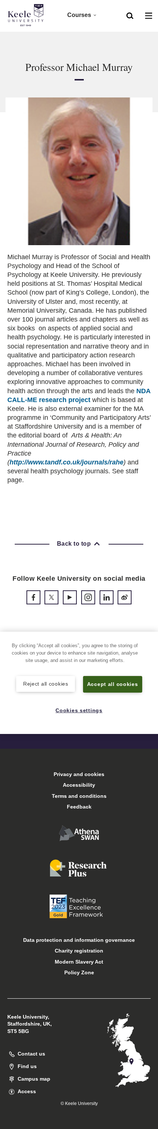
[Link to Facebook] (33, 597)
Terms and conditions (79, 796)
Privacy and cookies (79, 774)
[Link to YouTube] (70, 597)
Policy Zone (79, 972)
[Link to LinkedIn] (107, 597)
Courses (79, 15)
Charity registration (79, 951)
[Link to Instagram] (88, 597)
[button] (130, 15)
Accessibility (79, 785)
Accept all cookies (112, 684)
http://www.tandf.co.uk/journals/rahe (66, 462)
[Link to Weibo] (125, 597)
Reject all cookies (45, 684)
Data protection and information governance (79, 940)
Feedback (79, 807)
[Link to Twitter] (51, 597)
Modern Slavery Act (79, 962)
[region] (79, 683)
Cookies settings (79, 710)
